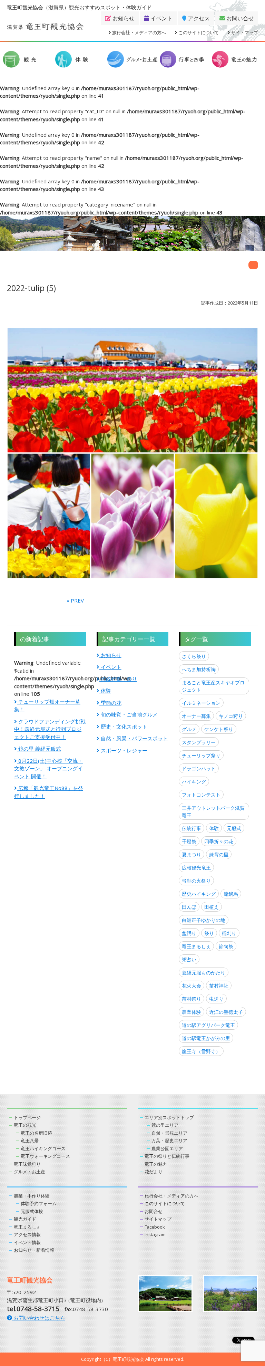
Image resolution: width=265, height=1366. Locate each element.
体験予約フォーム (39, 1203)
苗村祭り (191, 998)
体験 (105, 690)
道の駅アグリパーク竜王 (208, 1025)
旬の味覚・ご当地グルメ (128, 714)
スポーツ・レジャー (123, 750)
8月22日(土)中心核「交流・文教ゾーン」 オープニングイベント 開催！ (48, 768)
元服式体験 (32, 1211)
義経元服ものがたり (203, 972)
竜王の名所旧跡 (36, 1133)
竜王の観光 (25, 1125)
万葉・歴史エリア (169, 1140)
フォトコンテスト (201, 794)
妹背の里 (218, 854)
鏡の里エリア (164, 1125)
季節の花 (110, 702)
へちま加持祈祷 (199, 669)
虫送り (216, 998)
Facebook (155, 1227)
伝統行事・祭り (118, 678)
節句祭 (226, 946)
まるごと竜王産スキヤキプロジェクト (213, 686)
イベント (161, 18)
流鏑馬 (231, 894)
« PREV (75, 600)
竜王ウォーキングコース (45, 1156)
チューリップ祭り (201, 755)
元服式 (234, 828)
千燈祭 (189, 841)
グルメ (189, 729)
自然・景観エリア (169, 1133)
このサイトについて (198, 32)
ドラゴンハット (199, 768)
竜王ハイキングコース (43, 1148)
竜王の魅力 (156, 1164)
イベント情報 (27, 1242)
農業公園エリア (167, 1148)
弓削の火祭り (196, 880)
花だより (154, 1171)
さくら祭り (194, 656)
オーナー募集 (196, 716)
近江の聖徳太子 (226, 1012)
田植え (211, 907)
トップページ (27, 1117)
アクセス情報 (27, 1234)
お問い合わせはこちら (38, 1317)
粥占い (189, 959)
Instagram (155, 1234)
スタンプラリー (199, 742)
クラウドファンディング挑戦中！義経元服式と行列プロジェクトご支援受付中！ (50, 729)
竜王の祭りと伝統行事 (167, 1156)
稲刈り (229, 933)
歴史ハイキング (199, 894)
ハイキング (194, 781)
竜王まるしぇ (196, 946)
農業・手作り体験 (32, 1196)
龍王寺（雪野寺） (201, 1051)
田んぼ (189, 907)
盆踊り (189, 933)
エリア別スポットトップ (169, 1117)
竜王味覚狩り (27, 1164)
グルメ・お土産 (29, 1171)
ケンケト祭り (218, 729)
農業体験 (191, 1012)
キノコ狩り (231, 716)
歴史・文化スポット (123, 726)
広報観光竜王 (196, 867)
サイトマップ (244, 32)
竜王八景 (30, 1140)
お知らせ (123, 18)
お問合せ (154, 1211)
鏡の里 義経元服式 (39, 748)
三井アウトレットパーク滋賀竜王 (213, 811)
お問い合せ (239, 18)
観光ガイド (25, 1219)
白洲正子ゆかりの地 (203, 920)
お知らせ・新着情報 (34, 1250)
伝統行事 (191, 828)
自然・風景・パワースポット (133, 738)
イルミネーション (201, 703)
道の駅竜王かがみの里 (206, 1038)
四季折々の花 (218, 841)
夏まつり (191, 854)
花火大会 (191, 985)
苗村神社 (218, 985)
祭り (209, 933)
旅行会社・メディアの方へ (138, 32)
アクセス (198, 18)
